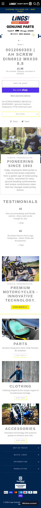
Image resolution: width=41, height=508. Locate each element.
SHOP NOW (20, 398)
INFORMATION (20, 462)
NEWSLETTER (20, 469)
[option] (20, 10)
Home (20, 45)
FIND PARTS (20, 355)
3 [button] (22, 40)
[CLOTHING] (20, 371)
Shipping (20, 71)
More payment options (20, 96)
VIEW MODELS (20, 307)
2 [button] (20, 40)
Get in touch (20, 448)
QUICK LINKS (20, 455)
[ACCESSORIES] (20, 414)
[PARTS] (20, 329)
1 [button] (18, 40)
